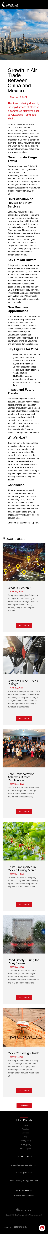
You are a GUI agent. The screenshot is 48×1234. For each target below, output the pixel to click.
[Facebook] (12, 1201)
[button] (24, 1105)
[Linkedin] (36, 1201)
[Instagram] (24, 1201)
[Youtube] (30, 1201)
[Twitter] (18, 1201)
